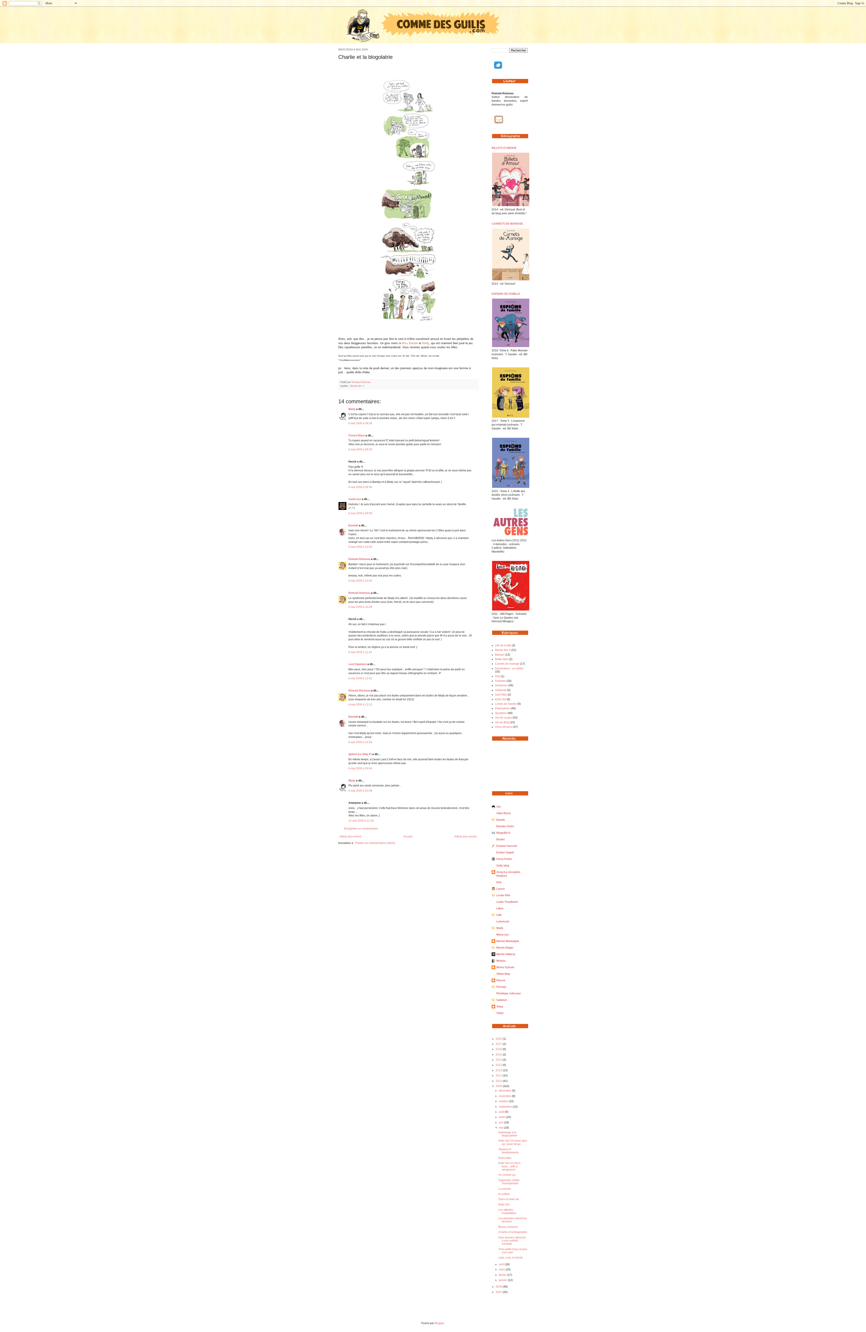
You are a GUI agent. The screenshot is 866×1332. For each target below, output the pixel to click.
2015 (499, 1054)
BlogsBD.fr (503, 832)
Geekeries (501, 685)
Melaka (501, 960)
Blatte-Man (501, 659)
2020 (499, 1038)
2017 (499, 1044)
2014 (499, 1059)
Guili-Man (501, 694)
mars (502, 1269)
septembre (506, 1106)
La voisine (504, 1188)
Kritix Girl (500, 699)
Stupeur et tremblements (508, 1151)
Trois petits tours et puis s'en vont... (512, 1251)
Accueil (407, 836)
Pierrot (500, 980)
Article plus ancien (465, 836)
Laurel (500, 888)
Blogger (439, 1323)
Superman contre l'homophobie (509, 1182)
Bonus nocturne (508, 1226)
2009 (499, 1086)
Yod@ (500, 1013)
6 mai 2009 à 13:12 (360, 704)
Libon (499, 908)
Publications (502, 708)
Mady (425, 343)
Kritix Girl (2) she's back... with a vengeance (509, 1166)
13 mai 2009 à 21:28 (361, 820)
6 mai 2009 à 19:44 (360, 768)
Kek (499, 882)
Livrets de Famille (506, 703)
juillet (502, 1117)
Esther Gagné (505, 852)
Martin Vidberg (505, 954)
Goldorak (500, 690)
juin (501, 1122)
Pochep (501, 987)
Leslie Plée (503, 895)
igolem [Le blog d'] (360, 754)
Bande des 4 (357, 386)
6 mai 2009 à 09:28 (360, 423)
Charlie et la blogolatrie (512, 1232)
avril (502, 1264)
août (502, 1111)
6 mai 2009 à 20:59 (360, 790)
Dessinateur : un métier (509, 668)
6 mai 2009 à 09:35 (360, 449)
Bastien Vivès (505, 826)
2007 (499, 1292)
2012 (499, 1070)
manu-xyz (354, 499)
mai (501, 1127)
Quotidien (501, 713)
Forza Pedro (504, 859)
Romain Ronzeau (361, 382)
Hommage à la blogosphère (507, 1134)
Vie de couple (503, 717)
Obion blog (503, 973)
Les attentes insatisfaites (507, 1211)
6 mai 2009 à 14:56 (360, 742)
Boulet (500, 839)
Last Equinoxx (357, 664)
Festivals (500, 680)
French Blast (356, 435)
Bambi (500, 819)
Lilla (499, 915)
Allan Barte (503, 813)
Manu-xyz (502, 934)
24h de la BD (503, 645)
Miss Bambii (410, 343)
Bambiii (353, 525)
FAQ (497, 676)
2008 (499, 1286)
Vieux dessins (503, 726)
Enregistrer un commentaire (361, 828)
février (503, 1275)
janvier (503, 1280)
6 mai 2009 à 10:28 (360, 606)
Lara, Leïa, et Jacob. (510, 1257)
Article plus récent (350, 836)
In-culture (504, 1194)
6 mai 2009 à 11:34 (360, 652)
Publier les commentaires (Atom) (375, 843)
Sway (499, 1006)
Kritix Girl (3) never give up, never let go (512, 1142)
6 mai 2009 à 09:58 (360, 513)
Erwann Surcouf (506, 846)
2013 (499, 1065)
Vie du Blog (502, 722)
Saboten (501, 1000)
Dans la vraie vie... (509, 1199)
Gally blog (502, 865)
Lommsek (502, 921)
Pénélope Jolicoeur (508, 993)
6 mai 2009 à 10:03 (360, 580)
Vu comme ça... (507, 1174)
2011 (499, 1075)
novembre (505, 1096)
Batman (499, 654)
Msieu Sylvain (505, 967)
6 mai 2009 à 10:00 (360, 546)
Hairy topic (504, 1157)
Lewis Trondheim (507, 901)
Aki (498, 806)
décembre (505, 1090)
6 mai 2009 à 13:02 (360, 678)
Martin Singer (505, 947)
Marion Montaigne (507, 941)
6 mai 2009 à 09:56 (360, 487)
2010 (499, 1081)
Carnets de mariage (507, 663)
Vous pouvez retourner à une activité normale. (512, 1241)
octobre (504, 1101)
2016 (499, 1049)
